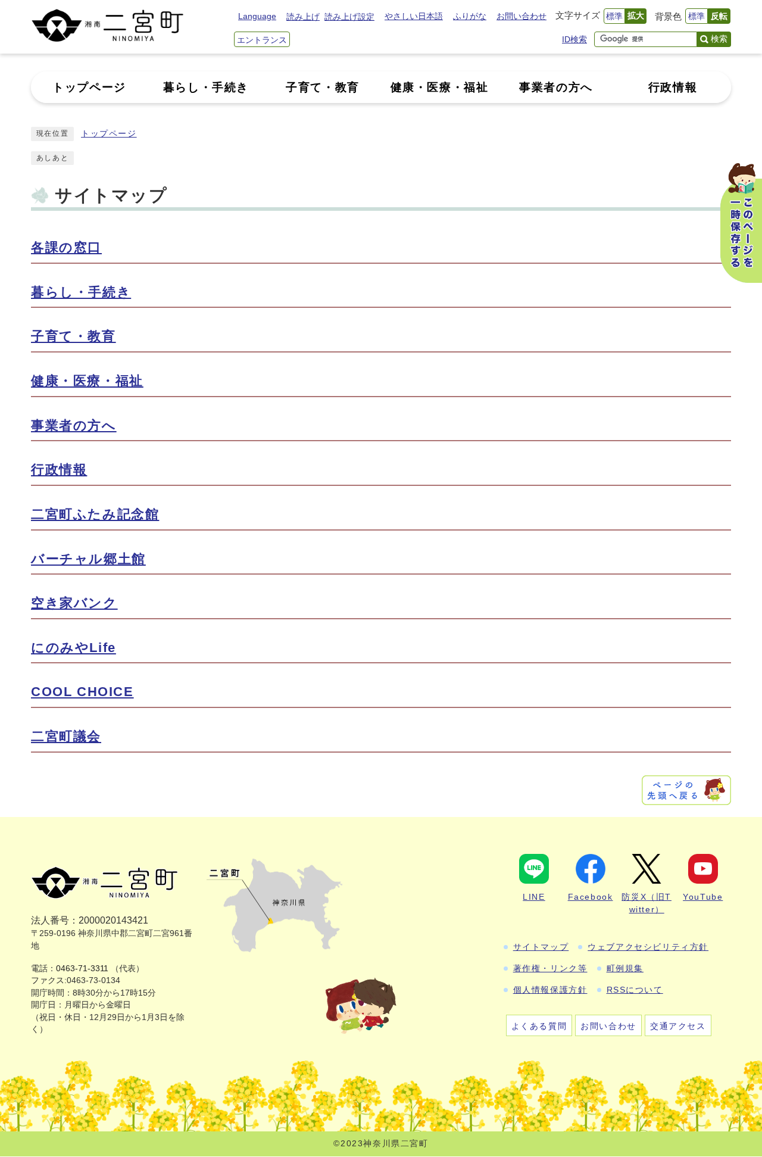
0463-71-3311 (82, 968)
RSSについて (635, 989)
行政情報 (59, 469)
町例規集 (625, 968)
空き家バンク (74, 602)
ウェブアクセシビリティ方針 (648, 947)
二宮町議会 (66, 736)
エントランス (262, 40)
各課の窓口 (66, 247)
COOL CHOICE (82, 691)
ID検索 (574, 39)
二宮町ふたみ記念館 (95, 514)
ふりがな (469, 16)
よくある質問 (539, 1026)
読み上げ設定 (349, 16)
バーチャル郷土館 (88, 558)
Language (257, 16)
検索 (719, 38)
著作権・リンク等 (550, 968)
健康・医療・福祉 (87, 380)
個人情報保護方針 (550, 989)
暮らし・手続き (81, 292)
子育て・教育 (73, 336)
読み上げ (303, 16)
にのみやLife (73, 647)
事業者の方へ (74, 425)
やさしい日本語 (414, 16)
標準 (614, 16)
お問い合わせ (521, 16)
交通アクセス (678, 1026)
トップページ (109, 133)
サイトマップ (541, 947)
